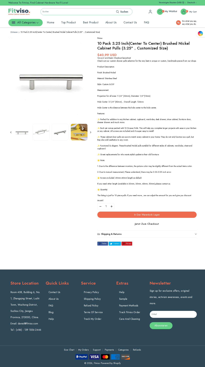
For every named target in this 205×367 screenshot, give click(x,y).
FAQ (146, 22)
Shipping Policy (92, 299)
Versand (100, 58)
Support (97, 349)
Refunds (137, 349)
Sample (123, 299)
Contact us (130, 22)
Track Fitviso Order (129, 312)
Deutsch (191, 2)
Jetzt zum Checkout (147, 223)
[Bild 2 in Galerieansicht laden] (40, 132)
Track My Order (92, 319)
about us (110, 22)
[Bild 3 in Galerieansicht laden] (60, 132)
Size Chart (69, 349)
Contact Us (54, 292)
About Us (54, 299)
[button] (147, 234)
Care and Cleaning (129, 319)
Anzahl (100, 200)
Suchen (124, 12)
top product (68, 22)
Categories (123, 349)
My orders (83, 349)
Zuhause (13, 32)
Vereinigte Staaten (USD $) (172, 2)
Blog (51, 312)
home (50, 22)
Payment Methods (128, 305)
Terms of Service (93, 312)
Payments (109, 349)
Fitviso (97, 363)
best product (91, 22)
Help (51, 319)
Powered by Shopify (111, 363)
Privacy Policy (91, 292)
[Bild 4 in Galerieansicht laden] (79, 132)
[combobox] (86, 11)
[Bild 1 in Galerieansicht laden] (21, 132)
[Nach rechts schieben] (90, 132)
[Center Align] (13, 23)
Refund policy (91, 305)
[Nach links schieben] (10, 132)
